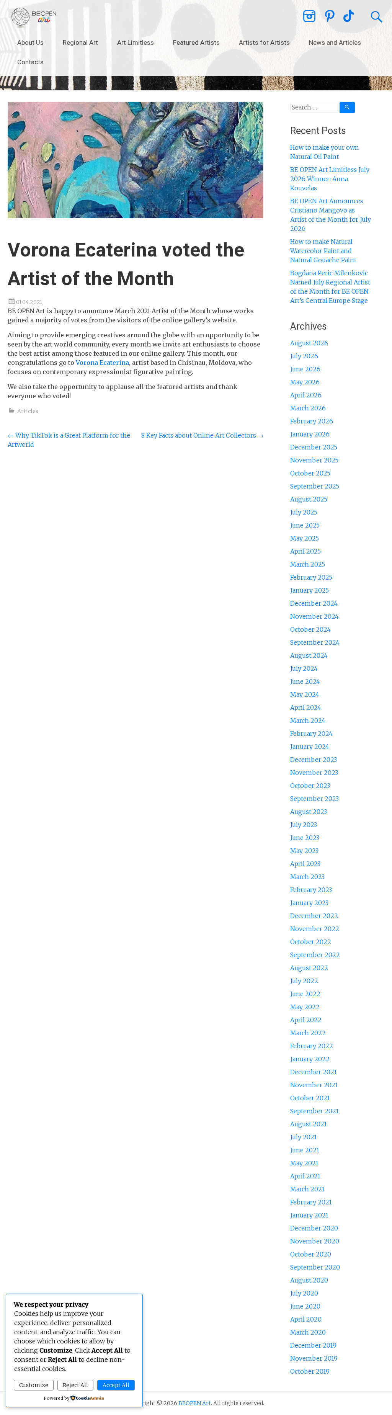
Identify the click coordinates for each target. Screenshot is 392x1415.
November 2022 (314, 929)
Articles (27, 411)
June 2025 (305, 525)
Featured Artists (196, 42)
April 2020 (306, 1319)
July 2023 (303, 824)
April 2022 (306, 1020)
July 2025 (303, 512)
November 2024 (314, 616)
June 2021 (304, 1150)
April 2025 (305, 551)
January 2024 (309, 746)
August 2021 (308, 1124)
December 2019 (313, 1345)
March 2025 (307, 564)
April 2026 (306, 395)
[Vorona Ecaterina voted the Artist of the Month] (135, 216)
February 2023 (311, 890)
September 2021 (314, 1111)
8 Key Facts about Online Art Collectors (202, 435)
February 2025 (311, 577)
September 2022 (315, 955)
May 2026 (305, 382)
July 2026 (304, 356)
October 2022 (310, 942)
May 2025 (304, 538)
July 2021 (303, 1137)
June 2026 (305, 369)
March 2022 (308, 1033)
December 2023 (313, 759)
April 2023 (305, 864)
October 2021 (310, 1098)
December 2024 (314, 603)
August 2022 (309, 968)
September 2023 (314, 798)
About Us (30, 42)
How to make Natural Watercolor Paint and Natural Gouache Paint (323, 251)
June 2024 (305, 681)
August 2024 (309, 655)
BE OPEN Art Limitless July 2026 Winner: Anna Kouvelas (329, 179)
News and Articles (335, 42)
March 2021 (307, 1189)
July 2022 (304, 981)
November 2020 (314, 1241)
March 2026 (308, 408)
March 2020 (308, 1332)
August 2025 (308, 499)
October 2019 (310, 1371)
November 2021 (314, 1085)
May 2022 (305, 1007)
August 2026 (309, 343)
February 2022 (311, 1046)
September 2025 (314, 486)
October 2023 (310, 785)
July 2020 (304, 1293)
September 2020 (315, 1267)
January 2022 (310, 1059)
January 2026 (310, 434)
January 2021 (309, 1215)
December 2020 (314, 1228)
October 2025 (310, 473)
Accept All (116, 1385)
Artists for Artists (264, 42)
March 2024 (307, 720)
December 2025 (313, 447)
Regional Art (80, 42)
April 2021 (305, 1176)
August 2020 (309, 1280)
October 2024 (310, 629)
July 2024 (304, 668)
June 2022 (305, 994)
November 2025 (314, 460)
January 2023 (309, 903)
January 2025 (309, 590)
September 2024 (315, 642)
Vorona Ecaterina (102, 362)
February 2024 (311, 733)
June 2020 (305, 1306)
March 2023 (307, 877)
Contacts (30, 62)
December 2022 (314, 916)
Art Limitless (135, 42)
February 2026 (311, 421)
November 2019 (314, 1358)
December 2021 (313, 1072)
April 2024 (305, 707)
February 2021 (311, 1202)
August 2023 (308, 811)
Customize (33, 1385)
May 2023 (304, 851)
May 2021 (304, 1163)
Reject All (75, 1385)
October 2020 (310, 1254)
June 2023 (304, 837)
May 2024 (304, 694)
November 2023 (314, 772)
